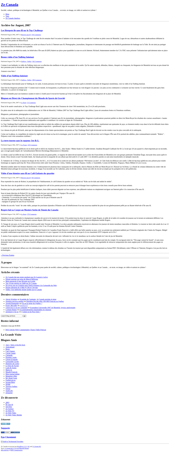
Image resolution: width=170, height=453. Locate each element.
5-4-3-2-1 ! (24, 305)
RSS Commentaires (22, 330)
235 (32, 145)
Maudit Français (11, 372)
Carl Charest (10, 351)
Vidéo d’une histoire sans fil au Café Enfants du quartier (27, 173)
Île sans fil (9, 405)
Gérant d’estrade (12, 359)
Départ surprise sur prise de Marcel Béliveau (22, 279)
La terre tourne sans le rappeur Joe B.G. (20, 140)
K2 (28, 446)
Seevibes (9, 407)
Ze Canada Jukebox (13, 18)
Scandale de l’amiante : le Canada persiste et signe (38, 299)
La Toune (24, 145)
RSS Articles (10, 330)
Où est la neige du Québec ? (32, 303)
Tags (7, 16)
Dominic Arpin (11, 357)
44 (35, 178)
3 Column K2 (36, 446)
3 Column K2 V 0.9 (11, 448)
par (18, 448)
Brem (8, 349)
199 (37, 80)
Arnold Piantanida (12, 303)
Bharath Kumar (24, 448)
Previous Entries (7, 255)
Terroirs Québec (11, 386)
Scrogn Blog (10, 382)
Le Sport (23, 102)
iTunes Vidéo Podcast (38, 330)
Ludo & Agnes (11, 368)
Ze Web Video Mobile (14, 415)
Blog (7, 14)
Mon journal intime (13, 374)
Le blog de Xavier (12, 366)
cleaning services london (14, 301)
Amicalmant (10, 347)
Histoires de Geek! (12, 364)
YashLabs (9, 391)
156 (36, 35)
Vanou (8, 389)
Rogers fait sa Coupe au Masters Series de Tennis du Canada (29, 210)
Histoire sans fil (26, 35)
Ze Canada (9, 4)
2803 (7, 403)
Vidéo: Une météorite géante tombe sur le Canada (24, 290)
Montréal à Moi (11, 376)
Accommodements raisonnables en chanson (35, 310)
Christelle (9, 355)
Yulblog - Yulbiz (26, 61)
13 (31, 102)
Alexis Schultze (11, 299)
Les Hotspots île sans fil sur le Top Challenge (22, 30)
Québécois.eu (10, 380)
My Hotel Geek (11, 378)
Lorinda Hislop (11, 310)
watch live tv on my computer (16, 308)
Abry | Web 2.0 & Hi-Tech (15, 345)
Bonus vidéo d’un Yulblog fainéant (17, 57)
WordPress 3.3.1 (22, 446)
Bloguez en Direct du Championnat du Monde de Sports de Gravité (33, 98)
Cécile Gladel (10, 353)
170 (32, 214)
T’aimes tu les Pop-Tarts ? (30, 312)
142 (37, 61)
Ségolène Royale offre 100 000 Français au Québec (45, 301)
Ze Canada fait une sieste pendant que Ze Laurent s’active (27, 277)
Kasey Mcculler (11, 305)
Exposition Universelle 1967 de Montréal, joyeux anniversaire (52, 308)
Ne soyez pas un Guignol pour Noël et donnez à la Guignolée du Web (31, 285)
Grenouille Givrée (12, 362)
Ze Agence (10, 409)
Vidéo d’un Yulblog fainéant (14, 76)
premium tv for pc (12, 312)
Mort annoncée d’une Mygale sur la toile (20, 281)
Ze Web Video (11, 413)
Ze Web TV (10, 411)
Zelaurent (9, 393)
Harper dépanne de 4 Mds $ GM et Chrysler (22, 288)
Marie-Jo (9, 370)
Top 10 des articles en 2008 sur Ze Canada (21, 283)
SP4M (8, 384)
